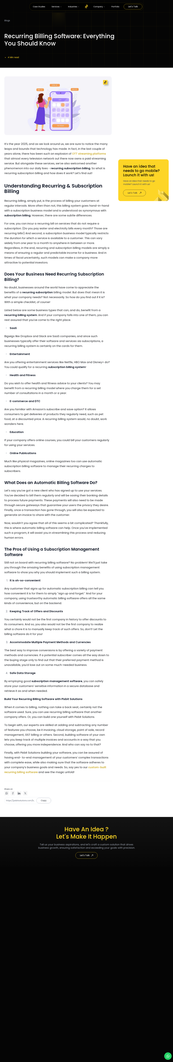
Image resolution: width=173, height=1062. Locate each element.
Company (98, 6)
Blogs (7, 20)
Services (55, 6)
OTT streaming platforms (89, 154)
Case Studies (39, 6)
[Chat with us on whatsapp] (168, 1056)
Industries (72, 6)
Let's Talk (133, 6)
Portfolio (115, 6)
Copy (43, 800)
